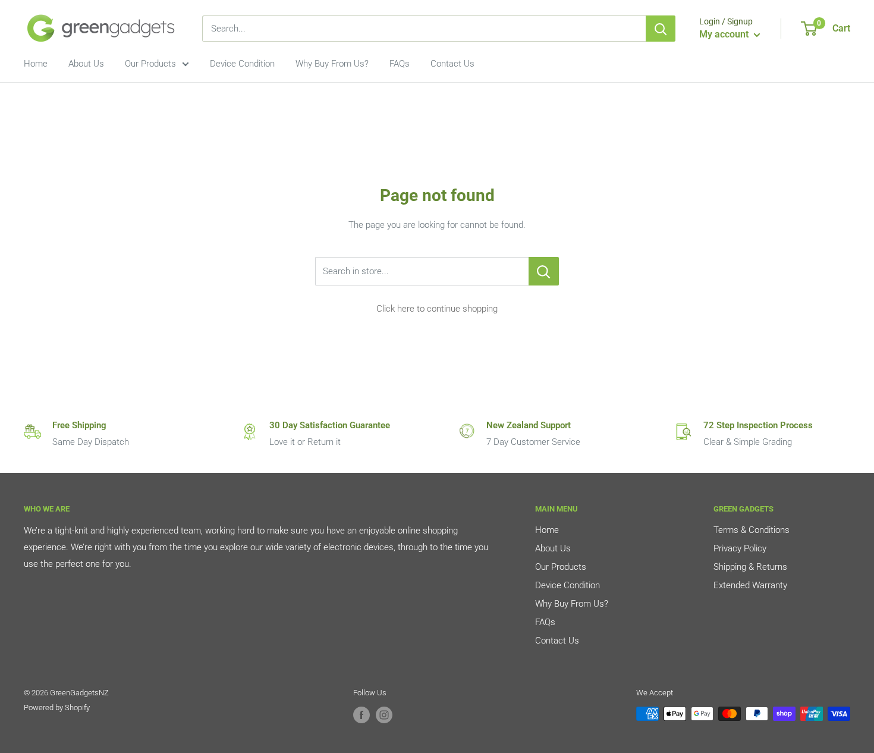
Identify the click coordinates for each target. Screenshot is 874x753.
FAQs (399, 63)
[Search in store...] (544, 271)
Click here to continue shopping (437, 308)
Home (36, 63)
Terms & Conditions (751, 530)
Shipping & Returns (750, 566)
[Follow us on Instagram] (384, 715)
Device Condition (242, 63)
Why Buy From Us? (332, 63)
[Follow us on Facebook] (361, 715)
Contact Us (452, 63)
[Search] (660, 28)
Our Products (150, 63)
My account (725, 34)
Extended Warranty (750, 585)
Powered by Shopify (57, 707)
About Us (86, 63)
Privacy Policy (739, 548)
